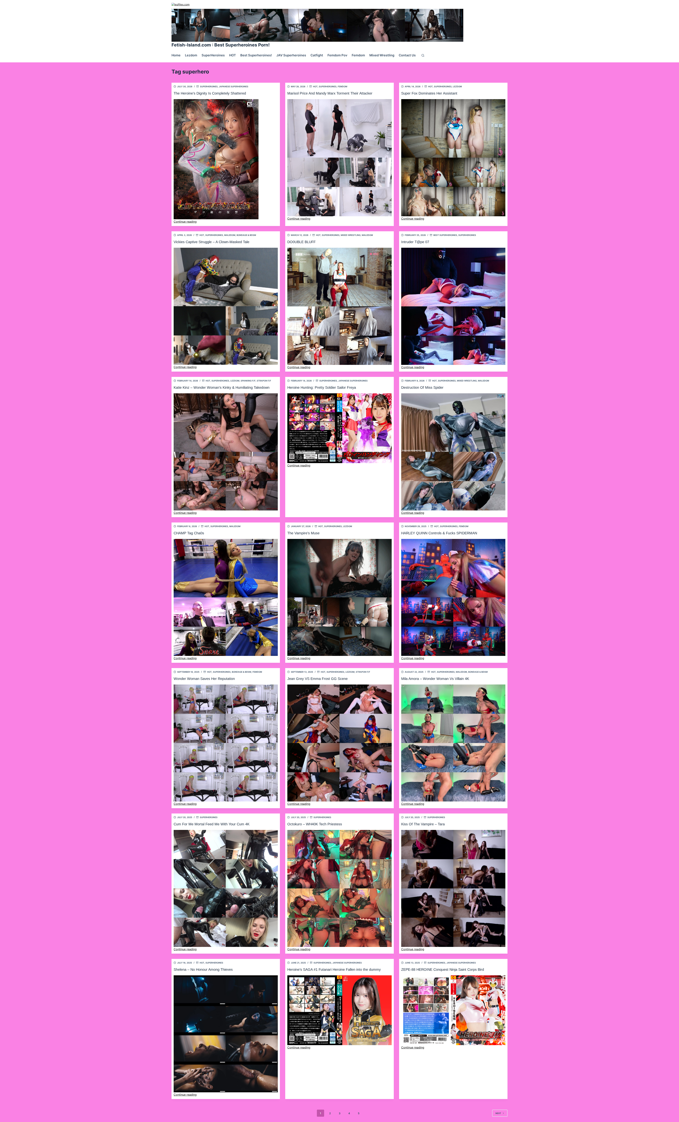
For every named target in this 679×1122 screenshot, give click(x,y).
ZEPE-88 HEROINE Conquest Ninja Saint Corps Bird (442, 969)
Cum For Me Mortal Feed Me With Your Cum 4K (211, 824)
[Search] (423, 55)
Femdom (358, 55)
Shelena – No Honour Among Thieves (203, 969)
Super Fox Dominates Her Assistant (429, 93)
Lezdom (191, 55)
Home (176, 55)
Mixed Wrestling (381, 55)
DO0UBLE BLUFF (301, 242)
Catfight (317, 55)
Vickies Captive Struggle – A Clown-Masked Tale (211, 242)
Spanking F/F (248, 380)
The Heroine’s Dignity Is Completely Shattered (210, 93)
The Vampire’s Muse (303, 533)
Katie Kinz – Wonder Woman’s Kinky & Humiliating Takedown (221, 387)
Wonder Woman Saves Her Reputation (204, 679)
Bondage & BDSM (246, 235)
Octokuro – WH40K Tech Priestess (314, 824)
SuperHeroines (213, 55)
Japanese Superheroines (233, 86)
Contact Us (407, 55)
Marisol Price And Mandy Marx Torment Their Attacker (329, 93)
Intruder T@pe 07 (415, 242)
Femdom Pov (337, 55)
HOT (232, 55)
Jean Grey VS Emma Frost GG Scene (317, 679)
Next (498, 1113)
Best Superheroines (445, 235)
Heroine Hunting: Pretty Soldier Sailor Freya (321, 387)
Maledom (229, 235)
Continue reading (185, 221)
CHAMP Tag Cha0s (189, 533)
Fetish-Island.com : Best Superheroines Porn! (221, 45)
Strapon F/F (264, 380)
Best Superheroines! (256, 55)
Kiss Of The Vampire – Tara (423, 824)
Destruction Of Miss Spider (422, 387)
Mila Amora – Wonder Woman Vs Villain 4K (435, 679)
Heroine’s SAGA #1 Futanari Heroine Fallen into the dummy (334, 969)
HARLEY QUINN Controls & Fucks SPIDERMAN (439, 533)
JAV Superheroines (291, 55)
